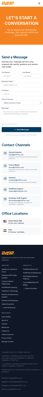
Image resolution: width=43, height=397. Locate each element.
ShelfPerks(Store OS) (30, 269)
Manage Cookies (7, 341)
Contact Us (5, 331)
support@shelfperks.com (18, 191)
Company (5, 90)
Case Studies (6, 317)
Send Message (23, 130)
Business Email (8, 81)
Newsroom (5, 327)
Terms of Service (8, 334)
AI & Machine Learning (9, 287)
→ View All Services (8, 307)
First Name (6, 72)
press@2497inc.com (16, 167)
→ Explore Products (30, 288)
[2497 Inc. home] (8, 3)
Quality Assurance (8, 304)
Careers (4, 324)
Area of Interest (7, 99)
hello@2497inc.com (16, 155)
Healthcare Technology (10, 291)
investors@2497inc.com (18, 180)
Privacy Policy (6, 338)
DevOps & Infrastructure (10, 300)
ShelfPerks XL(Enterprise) (32, 273)
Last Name (26, 72)
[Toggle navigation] (39, 3)
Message (6, 108)
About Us (5, 320)
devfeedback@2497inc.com (19, 200)
